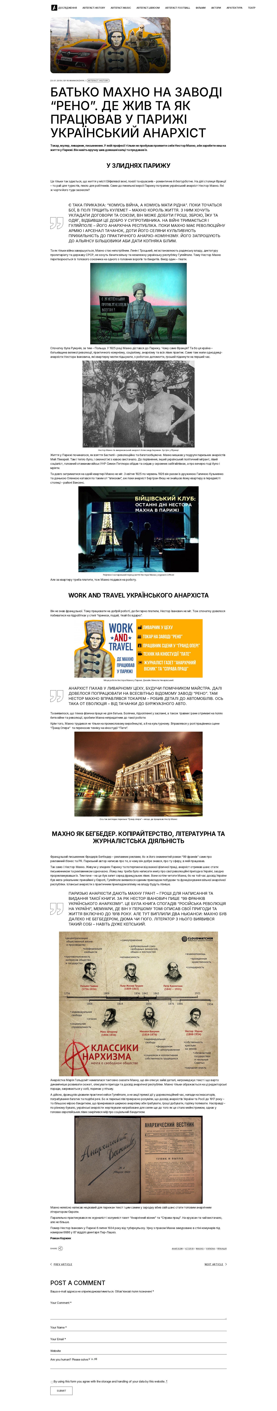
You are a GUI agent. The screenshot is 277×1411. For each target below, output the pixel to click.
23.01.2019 (56, 81)
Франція (222, 1248)
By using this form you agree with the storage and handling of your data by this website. (111, 1381)
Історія (189, 1248)
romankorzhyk (74, 81)
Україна (210, 1248)
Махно (200, 1248)
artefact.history (98, 80)
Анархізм (177, 1248)
